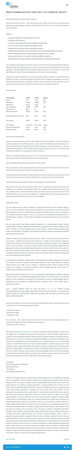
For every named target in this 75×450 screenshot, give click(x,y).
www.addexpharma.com (26, 332)
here (44, 322)
